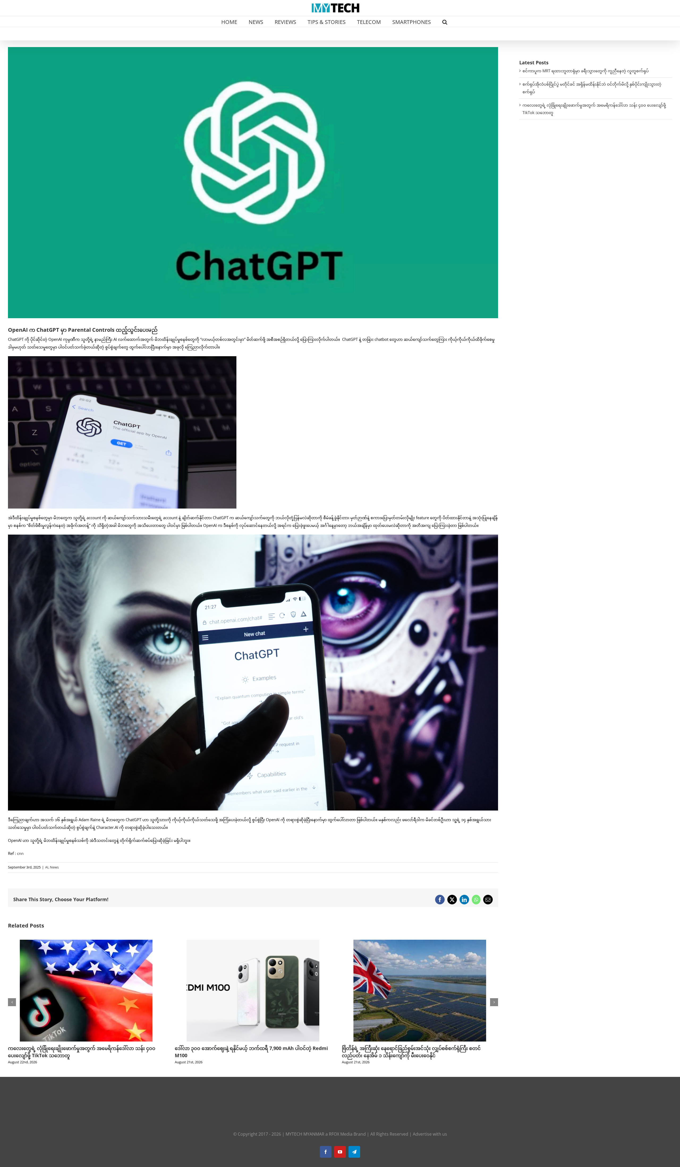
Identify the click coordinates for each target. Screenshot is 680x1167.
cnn (20, 853)
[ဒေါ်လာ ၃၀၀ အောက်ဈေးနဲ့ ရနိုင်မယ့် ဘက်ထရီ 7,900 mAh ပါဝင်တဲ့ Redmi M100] (86, 942)
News (54, 867)
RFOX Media (340, 1134)
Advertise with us (430, 1134)
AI (46, 867)
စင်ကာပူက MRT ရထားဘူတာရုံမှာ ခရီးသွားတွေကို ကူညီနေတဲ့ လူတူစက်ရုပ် (585, 70)
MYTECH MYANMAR (305, 1134)
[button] (444, 21)
